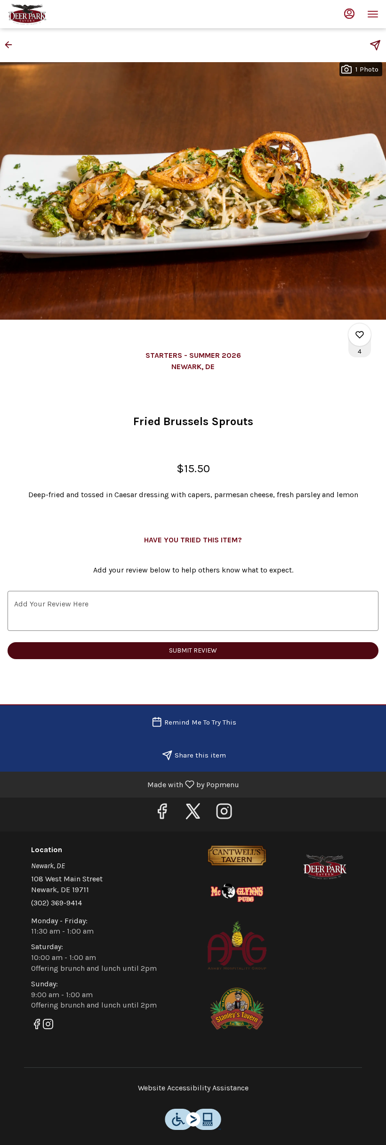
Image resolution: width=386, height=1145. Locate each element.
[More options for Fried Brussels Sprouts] (359, 334)
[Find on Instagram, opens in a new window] (224, 814)
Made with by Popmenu (123, 784)
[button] (11, 45)
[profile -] (349, 13)
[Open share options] (375, 45)
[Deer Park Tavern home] (50, 14)
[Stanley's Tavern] (237, 1008)
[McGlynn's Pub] (237, 892)
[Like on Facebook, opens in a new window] (161, 814)
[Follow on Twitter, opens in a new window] (193, 814)
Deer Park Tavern (325, 867)
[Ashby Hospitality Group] (237, 944)
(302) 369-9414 (56, 902)
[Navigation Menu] (372, 14)
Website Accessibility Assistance (193, 1087)
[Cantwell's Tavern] (237, 855)
